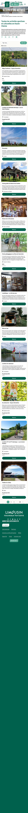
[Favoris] (25, 4)
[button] (21, 4)
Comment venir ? (14, 540)
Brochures (13, 529)
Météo (19, 532)
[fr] (2, 4)
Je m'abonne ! (5, 525)
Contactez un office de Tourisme (9, 532)
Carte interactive (5, 529)
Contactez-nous (17, 536)
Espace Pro (4, 536)
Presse (10, 536)
